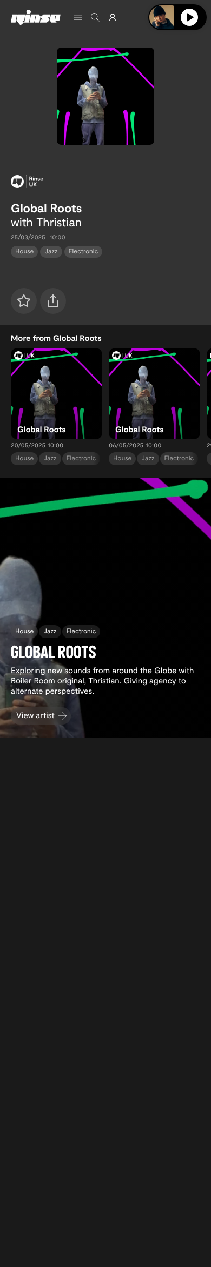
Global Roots (46, 208)
